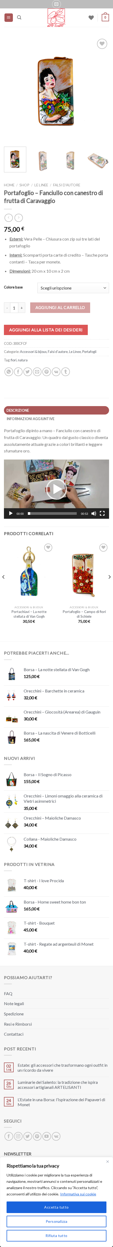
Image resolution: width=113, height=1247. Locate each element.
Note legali (14, 1003)
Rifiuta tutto (56, 1235)
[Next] (100, 90)
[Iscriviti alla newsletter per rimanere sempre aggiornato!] (56, 4)
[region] (56, 1202)
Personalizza (56, 1221)
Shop (24, 185)
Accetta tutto (56, 1207)
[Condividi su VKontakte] (56, 371)
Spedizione (14, 1013)
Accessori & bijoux (33, 352)
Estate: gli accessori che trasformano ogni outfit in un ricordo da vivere (62, 1068)
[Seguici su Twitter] (27, 1136)
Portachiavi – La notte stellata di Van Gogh (29, 614)
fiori (14, 360)
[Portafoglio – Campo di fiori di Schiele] (84, 572)
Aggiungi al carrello (60, 307)
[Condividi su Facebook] (18, 371)
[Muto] (93, 513)
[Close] (107, 1161)
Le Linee (41, 185)
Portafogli (89, 352)
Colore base (13, 287)
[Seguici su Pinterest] (37, 1136)
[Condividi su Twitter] (27, 371)
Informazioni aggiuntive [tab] (31, 419)
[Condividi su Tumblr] (65, 371)
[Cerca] (19, 17)
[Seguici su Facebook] (8, 1136)
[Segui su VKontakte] (56, 1136)
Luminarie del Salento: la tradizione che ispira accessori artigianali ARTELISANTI (58, 1085)
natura (23, 360)
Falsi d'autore (66, 185)
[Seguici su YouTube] (46, 1136)
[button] (56, 489)
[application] (56, 489)
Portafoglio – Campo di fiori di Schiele (84, 614)
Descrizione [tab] (18, 410)
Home (9, 185)
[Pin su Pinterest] (46, 371)
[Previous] (12, 90)
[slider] (52, 513)
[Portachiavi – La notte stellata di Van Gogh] (29, 572)
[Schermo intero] (102, 513)
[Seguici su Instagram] (18, 1136)
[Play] (10, 513)
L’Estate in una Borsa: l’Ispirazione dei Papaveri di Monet (61, 1102)
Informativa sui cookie (78, 1194)
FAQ (8, 993)
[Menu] (8, 17)
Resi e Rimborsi (18, 1023)
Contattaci (13, 1033)
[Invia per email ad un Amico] (37, 371)
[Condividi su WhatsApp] (8, 371)
